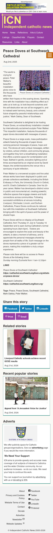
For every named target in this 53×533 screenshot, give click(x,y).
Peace (12, 290)
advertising (37, 447)
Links (17, 42)
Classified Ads (18, 37)
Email (23, 316)
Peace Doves (22, 290)
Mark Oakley (9, 293)
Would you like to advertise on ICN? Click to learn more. (26, 11)
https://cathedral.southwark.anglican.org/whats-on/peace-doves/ (26, 274)
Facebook (12, 308)
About (24, 42)
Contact (40, 37)
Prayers (30, 37)
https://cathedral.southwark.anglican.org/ (23, 283)
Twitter (28, 308)
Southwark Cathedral (38, 290)
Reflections (23, 32)
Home (5, 32)
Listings (5, 37)
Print (10, 316)
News (12, 32)
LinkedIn (43, 308)
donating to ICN (20, 479)
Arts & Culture (36, 32)
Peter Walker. (22, 293)
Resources (7, 42)
